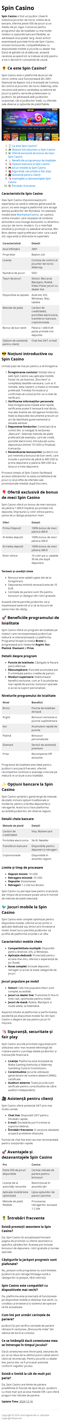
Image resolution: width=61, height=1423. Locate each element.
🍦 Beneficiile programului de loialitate (32, 160)
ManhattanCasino (28, 214)
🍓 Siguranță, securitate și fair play (29, 171)
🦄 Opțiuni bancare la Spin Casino (29, 164)
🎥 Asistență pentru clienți (24, 175)
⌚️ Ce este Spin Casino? (22, 146)
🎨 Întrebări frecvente (21, 186)
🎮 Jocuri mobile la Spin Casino (27, 167)
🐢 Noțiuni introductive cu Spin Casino (31, 149)
